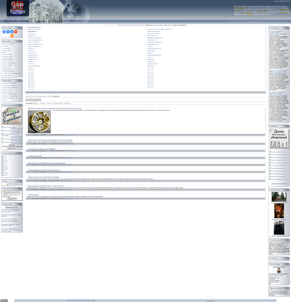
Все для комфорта (33, 66)
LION (5, 163)
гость (5, 165)
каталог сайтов (246, 13)
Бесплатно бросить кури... (278, 163)
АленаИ (6, 173)
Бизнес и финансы (152, 31)
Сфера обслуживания (153, 55)
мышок (6, 167)
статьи (236, 11)
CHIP (5, 156)
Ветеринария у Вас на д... (278, 171)
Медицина (150, 59)
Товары (149, 61)
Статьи (34, 96)
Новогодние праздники (279, 219)
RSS (275, 21)
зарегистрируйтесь (158, 25)
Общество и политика (153, 42)
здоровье (30, 61)
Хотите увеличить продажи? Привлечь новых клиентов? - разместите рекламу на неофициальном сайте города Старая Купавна (10, 226)
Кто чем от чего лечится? (11, 139)
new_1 (149, 68)
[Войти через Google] (19, 32)
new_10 (30, 79)
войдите (169, 25)
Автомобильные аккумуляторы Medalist (41, 149)
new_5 (149, 72)
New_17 (149, 85)
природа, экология (33, 29)
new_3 (149, 70)
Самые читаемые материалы (72, 92)
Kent (5, 171)
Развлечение (31, 59)
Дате (36, 103)
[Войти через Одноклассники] (12, 35)
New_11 (149, 79)
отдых (149, 57)
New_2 (30, 70)
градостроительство (153, 48)
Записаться (12, 148)
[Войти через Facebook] (12, 32)
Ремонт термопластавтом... (279, 154)
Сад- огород (31, 53)
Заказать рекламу (12, 207)
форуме (249, 14)
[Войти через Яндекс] (15, 32)
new (29, 68)
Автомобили (31, 31)
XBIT (5, 158)
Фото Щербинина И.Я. (279, 235)
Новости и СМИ (32, 42)
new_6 (30, 74)
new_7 (149, 74)
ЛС (277, 21)
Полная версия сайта (233, 21)
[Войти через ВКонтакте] (8, 32)
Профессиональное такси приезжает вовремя (43, 177)
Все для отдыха (152, 63)
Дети (148, 53)
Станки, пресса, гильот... (278, 152)
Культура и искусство (34, 38)
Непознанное (151, 40)
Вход (271, 21)
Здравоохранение (16, 128)
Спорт (149, 46)
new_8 (30, 76)
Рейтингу (49, 103)
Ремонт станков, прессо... (278, 157)
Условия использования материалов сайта (78, 300)
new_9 (149, 76)
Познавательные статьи (44, 96)
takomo (6, 161)
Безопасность (32, 55)
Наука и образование (34, 40)
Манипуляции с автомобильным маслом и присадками (46, 163)
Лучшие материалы (60, 92)
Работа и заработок (33, 46)
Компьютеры (151, 35)
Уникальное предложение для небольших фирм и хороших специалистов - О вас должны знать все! (11, 214)
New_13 (149, 81)
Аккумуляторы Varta (35, 156)
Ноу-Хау (30, 33)
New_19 (149, 87)
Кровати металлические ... (279, 173)
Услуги (30, 63)
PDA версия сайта (245, 21)
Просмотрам (67, 103)
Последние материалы (49, 92)
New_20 (30, 89)
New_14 (30, 83)
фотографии (285, 9)
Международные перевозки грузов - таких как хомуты (46, 186)
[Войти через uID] (4, 32)
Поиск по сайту (283, 21)
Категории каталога (34, 27)
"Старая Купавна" (14, 194)
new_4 (30, 72)
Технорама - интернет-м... (278, 165)
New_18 (30, 87)
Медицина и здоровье (153, 38)
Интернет (30, 35)
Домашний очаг (151, 33)
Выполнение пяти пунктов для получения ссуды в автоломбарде (50, 140)
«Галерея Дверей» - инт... (278, 168)
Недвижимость (32, 57)
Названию (43, 103)
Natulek (6, 169)
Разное (30, 48)
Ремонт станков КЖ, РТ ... (278, 160)
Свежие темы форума (9, 105)
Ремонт (30, 50)
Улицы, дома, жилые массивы (279, 202)
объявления (262, 11)
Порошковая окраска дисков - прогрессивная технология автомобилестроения (54, 108)
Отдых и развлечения (34, 44)
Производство (151, 44)
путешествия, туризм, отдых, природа (158, 29)
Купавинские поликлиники (11, 142)
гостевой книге (283, 13)
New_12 (30, 81)
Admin (5, 175)
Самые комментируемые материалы (34, 92)
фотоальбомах (240, 8)
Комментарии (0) (70, 134)
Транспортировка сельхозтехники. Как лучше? (43, 170)
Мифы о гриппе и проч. (10, 130)
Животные (150, 50)
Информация (274, 28)
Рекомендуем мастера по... (279, 179)
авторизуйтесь (273, 276)
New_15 (149, 83)
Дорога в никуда (8, 127)
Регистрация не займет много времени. (133, 25)
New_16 (30, 85)
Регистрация (265, 21)
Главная (28, 96)
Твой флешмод (33, 195)
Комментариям (57, 103)
